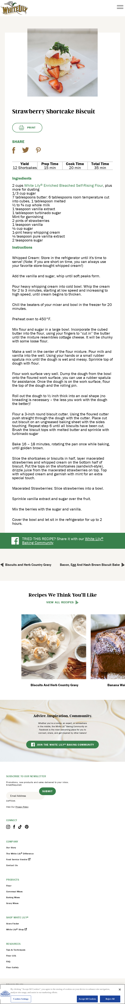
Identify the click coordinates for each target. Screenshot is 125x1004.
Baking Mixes (13, 897)
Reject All (110, 999)
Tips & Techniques (15, 949)
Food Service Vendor (17, 859)
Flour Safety (12, 967)
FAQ (8, 961)
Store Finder (12, 923)
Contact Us (12, 865)
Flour (8, 885)
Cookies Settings (20, 999)
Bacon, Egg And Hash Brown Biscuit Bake (90, 565)
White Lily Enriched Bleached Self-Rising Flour (63, 185)
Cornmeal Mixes (14, 891)
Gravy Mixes (12, 903)
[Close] (119, 989)
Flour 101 (11, 955)
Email (14, 784)
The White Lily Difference (20, 853)
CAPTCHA (10, 800)
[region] (62, 994)
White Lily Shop (15, 929)
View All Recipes (60, 602)
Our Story (11, 847)
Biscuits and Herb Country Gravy (28, 565)
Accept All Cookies (87, 999)
